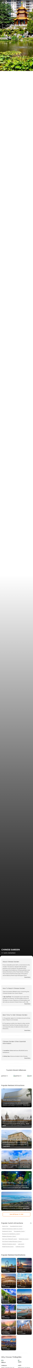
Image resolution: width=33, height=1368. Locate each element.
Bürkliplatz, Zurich (24, 1239)
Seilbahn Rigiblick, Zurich (9, 1244)
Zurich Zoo (5, 1226)
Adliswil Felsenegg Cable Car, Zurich (12, 1228)
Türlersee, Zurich (19, 1246)
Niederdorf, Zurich (7, 1231)
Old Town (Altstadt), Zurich (9, 1239)
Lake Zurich (21, 1244)
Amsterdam (6, 1332)
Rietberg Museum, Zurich (9, 1236)
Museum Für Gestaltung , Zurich (11, 1234)
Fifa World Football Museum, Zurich (12, 1241)
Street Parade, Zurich (8, 1246)
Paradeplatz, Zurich (19, 1231)
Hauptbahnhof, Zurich (16, 1226)
